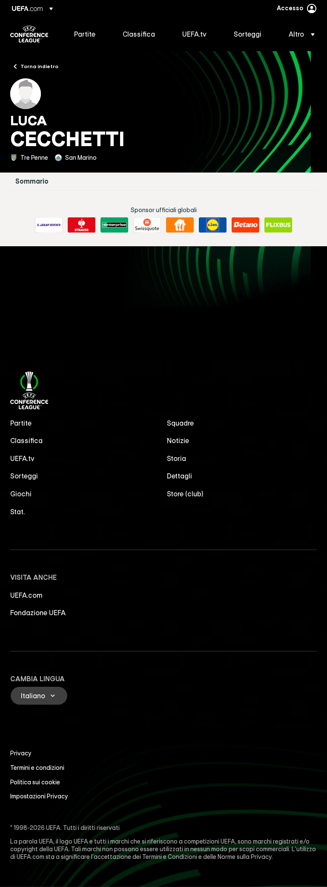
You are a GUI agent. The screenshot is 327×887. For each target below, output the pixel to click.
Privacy (21, 753)
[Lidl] (213, 225)
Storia (176, 458)
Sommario (32, 181)
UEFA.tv (22, 458)
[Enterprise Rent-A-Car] (114, 225)
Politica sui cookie (35, 782)
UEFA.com (26, 595)
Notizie (178, 440)
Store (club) (185, 494)
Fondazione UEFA (38, 612)
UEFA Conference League (29, 34)
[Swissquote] (147, 225)
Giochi (21, 494)
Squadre (180, 423)
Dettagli (179, 476)
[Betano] (245, 225)
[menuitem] (88, 34)
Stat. (17, 511)
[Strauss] (81, 225)
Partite (21, 423)
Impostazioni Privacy (39, 796)
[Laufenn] (49, 225)
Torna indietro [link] (39, 66)
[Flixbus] (278, 225)
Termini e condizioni (37, 767)
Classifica (26, 440)
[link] (85, 34)
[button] (299, 34)
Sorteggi (24, 476)
